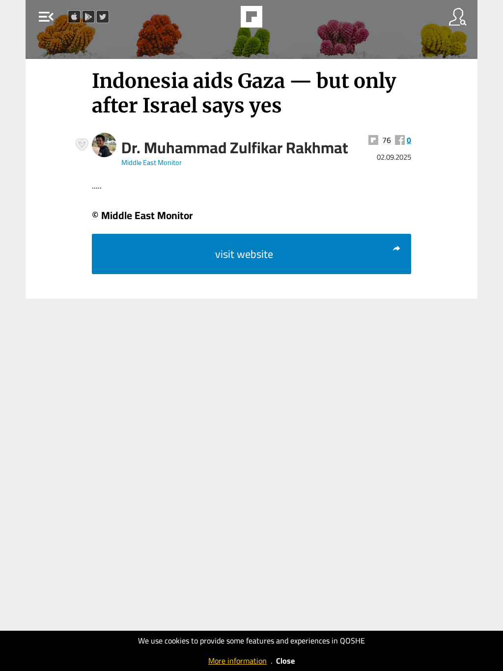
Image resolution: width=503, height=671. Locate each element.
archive (276, 20)
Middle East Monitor (151, 162)
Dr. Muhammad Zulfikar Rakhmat (234, 147)
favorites (224, 20)
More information (237, 660)
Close (285, 660)
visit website (244, 254)
